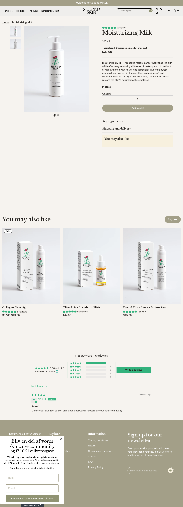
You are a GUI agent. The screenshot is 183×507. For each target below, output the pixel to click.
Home (5, 22)
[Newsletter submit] (170, 470)
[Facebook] (161, 9)
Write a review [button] (133, 369)
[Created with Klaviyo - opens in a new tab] (32, 505)
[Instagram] (158, 9)
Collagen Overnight (15, 307)
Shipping (120, 48)
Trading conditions (98, 440)
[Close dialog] (61, 439)
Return (92, 445)
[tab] (54, 115)
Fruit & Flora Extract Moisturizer (144, 307)
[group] (15, 31)
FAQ (90, 461)
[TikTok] (157, 13)
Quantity (106, 94)
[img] (38, 395)
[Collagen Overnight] (31, 266)
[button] (109, 27)
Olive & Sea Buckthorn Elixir (82, 307)
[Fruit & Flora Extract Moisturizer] (152, 266)
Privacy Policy (96, 467)
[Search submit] (151, 11)
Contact (92, 456)
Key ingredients (112, 121)
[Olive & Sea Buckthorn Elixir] (91, 266)
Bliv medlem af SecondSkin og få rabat (32, 498)
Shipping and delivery (116, 128)
